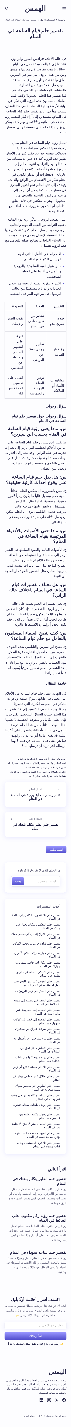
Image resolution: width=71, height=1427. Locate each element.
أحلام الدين (44, 759)
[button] (64, 8)
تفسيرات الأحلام (47, 19)
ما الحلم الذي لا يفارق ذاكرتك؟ (38, 870)
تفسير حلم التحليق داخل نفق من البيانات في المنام (40, 1049)
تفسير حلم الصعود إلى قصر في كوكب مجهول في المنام (36, 1021)
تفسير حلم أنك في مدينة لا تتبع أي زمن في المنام (36, 1068)
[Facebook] (64, 1400)
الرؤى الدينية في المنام (27, 759)
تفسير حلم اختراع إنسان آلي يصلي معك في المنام (35, 935)
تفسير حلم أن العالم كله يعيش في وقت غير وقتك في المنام (35, 1097)
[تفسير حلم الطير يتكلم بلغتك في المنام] (35, 824)
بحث (18, 881)
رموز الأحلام (15, 772)
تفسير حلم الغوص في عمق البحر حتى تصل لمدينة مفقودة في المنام (36, 983)
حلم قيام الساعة (32, 767)
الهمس (35, 8)
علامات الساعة (60, 776)
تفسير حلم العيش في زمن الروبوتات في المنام (37, 992)
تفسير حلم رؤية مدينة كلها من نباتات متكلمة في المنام (37, 1059)
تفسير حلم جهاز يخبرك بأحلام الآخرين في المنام (37, 954)
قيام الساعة (47, 776)
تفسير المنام (13, 763)
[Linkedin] (41, 1400)
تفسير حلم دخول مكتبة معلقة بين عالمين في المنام (39, 1116)
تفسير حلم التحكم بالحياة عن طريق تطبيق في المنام (38, 973)
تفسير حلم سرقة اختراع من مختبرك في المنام (37, 1030)
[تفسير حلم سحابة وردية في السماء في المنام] (35, 794)
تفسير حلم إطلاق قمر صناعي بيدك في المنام (36, 1078)
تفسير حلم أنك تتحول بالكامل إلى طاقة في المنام (36, 916)
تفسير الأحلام (39, 763)
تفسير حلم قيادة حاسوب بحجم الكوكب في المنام (36, 945)
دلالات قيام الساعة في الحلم (54, 772)
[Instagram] (49, 1400)
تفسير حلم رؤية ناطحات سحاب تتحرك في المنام (36, 1106)
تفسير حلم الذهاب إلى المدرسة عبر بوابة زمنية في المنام (38, 1011)
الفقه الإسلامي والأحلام (56, 763)
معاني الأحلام (34, 776)
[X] (56, 1400)
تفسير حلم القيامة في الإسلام (53, 767)
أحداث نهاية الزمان (58, 759)
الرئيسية (62, 19)
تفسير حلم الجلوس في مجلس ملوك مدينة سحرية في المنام (37, 1087)
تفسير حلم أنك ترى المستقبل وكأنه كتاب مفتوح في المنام (38, 1144)
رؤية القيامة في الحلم (31, 772)
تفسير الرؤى (25, 763)
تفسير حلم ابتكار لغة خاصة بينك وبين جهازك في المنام (37, 964)
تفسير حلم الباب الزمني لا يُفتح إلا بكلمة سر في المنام (36, 1125)
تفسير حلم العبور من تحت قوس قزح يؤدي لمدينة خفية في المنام (37, 1135)
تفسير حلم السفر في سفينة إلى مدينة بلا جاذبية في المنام (36, 1002)
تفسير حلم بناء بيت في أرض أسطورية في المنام (36, 1040)
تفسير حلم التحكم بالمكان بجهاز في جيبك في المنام (38, 926)
